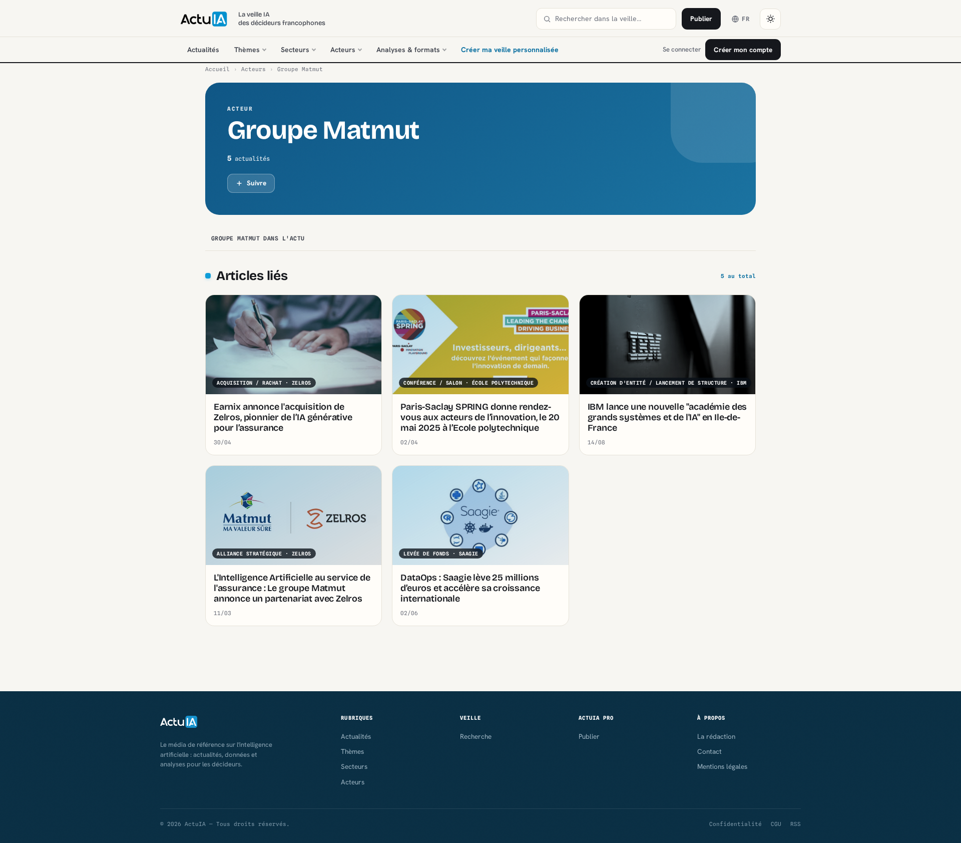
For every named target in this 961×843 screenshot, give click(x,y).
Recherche (476, 736)
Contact (709, 751)
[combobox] (612, 19)
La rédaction (716, 736)
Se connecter (682, 49)
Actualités (203, 49)
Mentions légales (722, 766)
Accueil (217, 69)
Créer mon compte (743, 49)
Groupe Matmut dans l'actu (258, 238)
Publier (701, 18)
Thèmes (247, 49)
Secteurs (295, 49)
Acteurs (342, 49)
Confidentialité (735, 823)
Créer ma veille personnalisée (510, 49)
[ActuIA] (203, 19)
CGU (776, 823)
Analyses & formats (408, 49)
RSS (795, 823)
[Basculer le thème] (770, 19)
